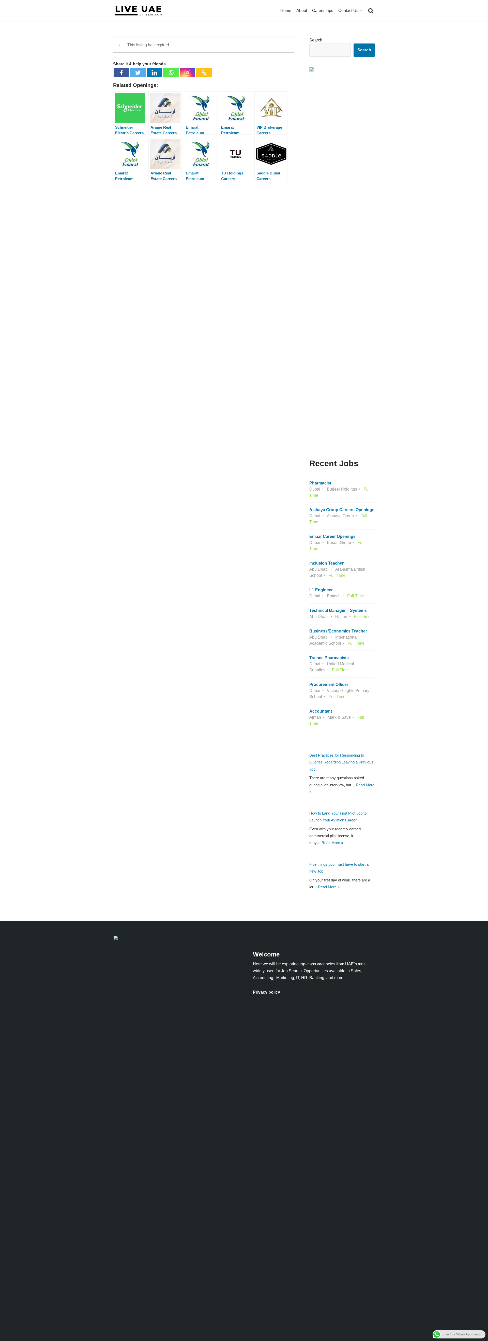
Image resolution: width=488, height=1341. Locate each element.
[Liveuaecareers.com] (138, 11)
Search (315, 40)
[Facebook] (121, 72)
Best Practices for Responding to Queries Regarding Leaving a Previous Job (341, 762)
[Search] (371, 10)
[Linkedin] (154, 72)
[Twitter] (138, 72)
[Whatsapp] (171, 72)
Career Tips (322, 10)
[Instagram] (187, 72)
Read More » (332, 843)
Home (285, 10)
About (301, 10)
